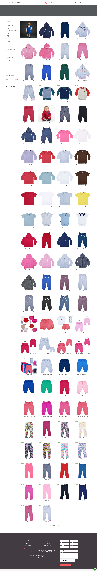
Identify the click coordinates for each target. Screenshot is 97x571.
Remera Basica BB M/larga (65, 164)
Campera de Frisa (29, 59)
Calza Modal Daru (82, 437)
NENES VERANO (10, 60)
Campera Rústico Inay (29, 290)
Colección (8, 2)
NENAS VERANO (11, 57)
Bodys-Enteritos (10, 25)
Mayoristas (75, 2)
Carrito (80, 2)
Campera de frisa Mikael (28, 143)
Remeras (9, 31)
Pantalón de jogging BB (64, 59)
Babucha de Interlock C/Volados (28, 353)
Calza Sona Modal (29, 458)
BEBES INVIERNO (11, 52)
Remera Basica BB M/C (82, 185)
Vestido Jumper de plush (29, 38)
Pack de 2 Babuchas (28, 374)
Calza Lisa (29, 479)
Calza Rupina (82, 458)
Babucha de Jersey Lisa (82, 416)
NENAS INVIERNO (11, 55)
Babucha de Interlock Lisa (47, 374)
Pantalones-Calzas (11, 38)
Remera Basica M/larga (64, 185)
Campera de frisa (47, 38)
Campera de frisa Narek (46, 122)
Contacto (69, 2)
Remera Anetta (64, 143)
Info (13, 2)
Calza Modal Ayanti (46, 458)
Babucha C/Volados (82, 332)
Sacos (9, 41)
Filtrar (16, 79)
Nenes (8, 44)
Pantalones (10, 47)
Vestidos (9, 33)
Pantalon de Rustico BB (82, 248)
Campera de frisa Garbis (82, 38)
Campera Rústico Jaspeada (82, 269)
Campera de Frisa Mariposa (46, 59)
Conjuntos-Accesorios (11, 28)
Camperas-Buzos (11, 36)
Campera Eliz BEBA (82, 80)
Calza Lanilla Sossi (29, 437)
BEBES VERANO (10, 54)
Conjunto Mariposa (64, 332)
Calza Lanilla (47, 437)
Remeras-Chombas (11, 49)
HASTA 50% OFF (18, 2)
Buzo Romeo (82, 101)
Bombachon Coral (47, 332)
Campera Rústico (29, 248)
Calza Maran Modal (64, 437)
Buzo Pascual (47, 101)
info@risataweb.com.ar (28, 548)
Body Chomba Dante (47, 227)
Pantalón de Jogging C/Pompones (29, 101)
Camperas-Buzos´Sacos (12, 27)
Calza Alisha (64, 458)
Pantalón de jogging (64, 38)
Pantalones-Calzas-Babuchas (13, 30)
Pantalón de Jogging (82, 59)
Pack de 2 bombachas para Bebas (29, 332)
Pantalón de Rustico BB (46, 248)
